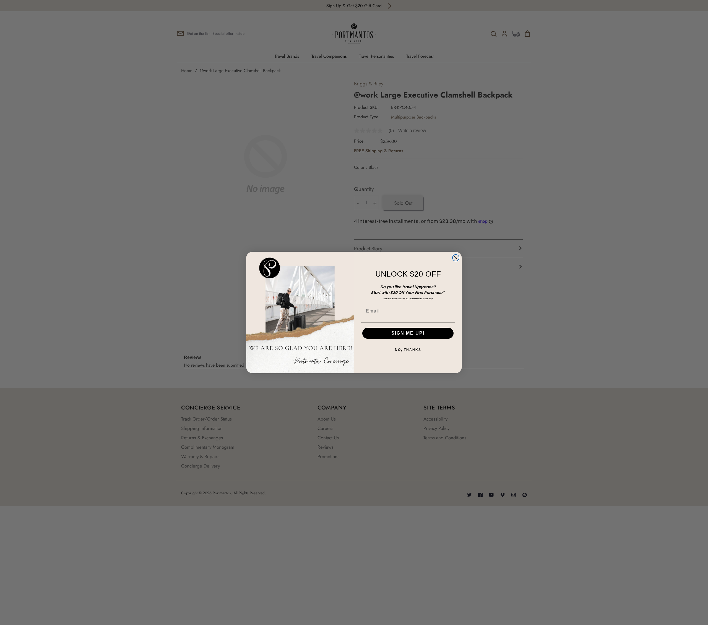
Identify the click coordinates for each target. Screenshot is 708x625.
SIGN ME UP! (408, 333)
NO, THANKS (408, 350)
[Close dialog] (455, 257)
